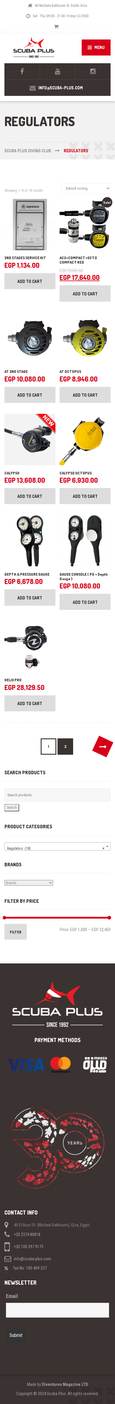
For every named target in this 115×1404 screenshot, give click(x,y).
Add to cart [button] (29, 281)
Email (12, 1296)
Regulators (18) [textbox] (55, 848)
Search (12, 807)
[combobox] (57, 846)
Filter (16, 932)
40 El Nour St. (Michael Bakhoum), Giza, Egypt (52, 1225)
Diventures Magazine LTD (65, 1384)
